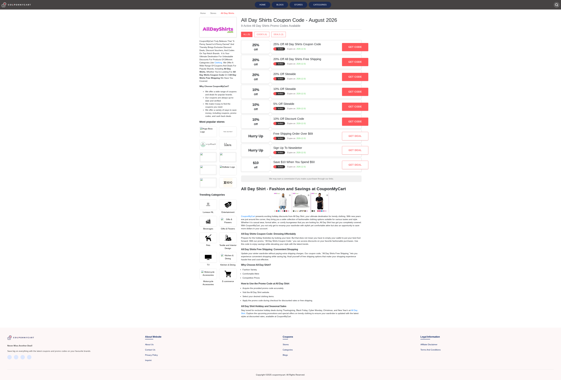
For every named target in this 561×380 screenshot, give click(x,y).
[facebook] (9, 357)
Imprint (148, 360)
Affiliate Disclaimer (428, 344)
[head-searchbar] (557, 5)
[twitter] (16, 357)
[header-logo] (16, 4)
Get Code (355, 47)
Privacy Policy (151, 355)
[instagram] (22, 357)
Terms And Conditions (430, 350)
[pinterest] (29, 357)
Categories (320, 5)
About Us (149, 344)
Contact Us (150, 350)
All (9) (246, 34)
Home (262, 5)
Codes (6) (262, 34)
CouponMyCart (248, 216)
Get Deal (355, 136)
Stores (298, 5)
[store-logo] (208, 131)
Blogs (279, 5)
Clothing (218, 62)
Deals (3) (278, 34)
